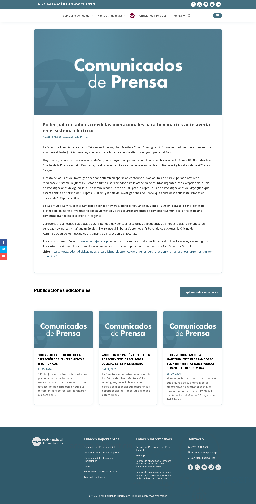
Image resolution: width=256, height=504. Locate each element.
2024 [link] (55, 137)
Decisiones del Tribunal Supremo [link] (102, 452)
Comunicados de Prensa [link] (73, 137)
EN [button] (217, 15)
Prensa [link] (178, 15)
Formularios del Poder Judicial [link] (100, 471)
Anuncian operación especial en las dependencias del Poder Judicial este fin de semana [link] (126, 359)
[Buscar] (188, 15)
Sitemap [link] (140, 455)
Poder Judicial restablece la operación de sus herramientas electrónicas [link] (60, 359)
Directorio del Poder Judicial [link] (99, 447)
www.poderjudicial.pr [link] (95, 241)
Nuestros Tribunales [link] (110, 15)
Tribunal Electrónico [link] (95, 476)
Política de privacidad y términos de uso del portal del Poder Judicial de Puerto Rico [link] (153, 463)
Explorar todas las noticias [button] (201, 292)
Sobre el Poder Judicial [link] (76, 15)
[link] (132, 15)
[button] (193, 4)
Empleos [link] (88, 466)
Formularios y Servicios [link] (152, 15)
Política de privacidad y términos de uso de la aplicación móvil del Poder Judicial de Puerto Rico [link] (153, 475)
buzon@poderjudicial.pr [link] (80, 4)
